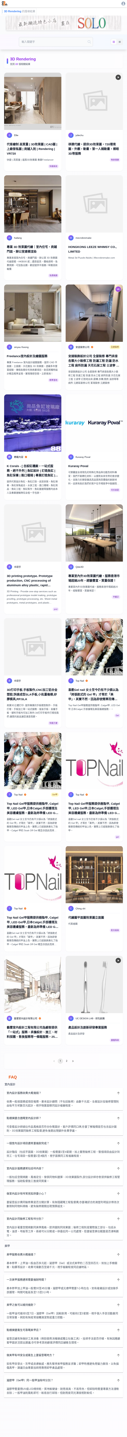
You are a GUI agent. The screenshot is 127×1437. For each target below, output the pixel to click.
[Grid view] (113, 42)
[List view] (119, 42)
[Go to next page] (73, 1061)
